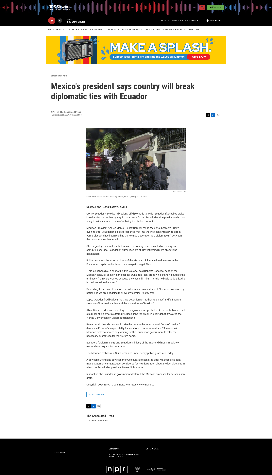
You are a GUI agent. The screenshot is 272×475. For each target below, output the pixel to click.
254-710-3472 (152, 449)
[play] (51, 20)
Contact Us (114, 449)
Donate (216, 7)
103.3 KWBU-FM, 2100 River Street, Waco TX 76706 (124, 455)
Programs (96, 29)
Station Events (131, 29)
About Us (194, 29)
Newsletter (153, 29)
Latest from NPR (77, 29)
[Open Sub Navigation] (64, 29)
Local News (55, 29)
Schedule (113, 29)
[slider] (64, 20)
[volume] (60, 20)
